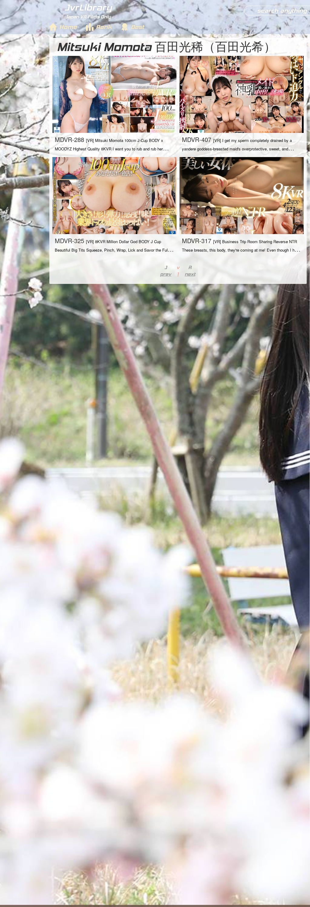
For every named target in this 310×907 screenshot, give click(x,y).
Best (137, 27)
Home (68, 27)
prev (165, 274)
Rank (104, 27)
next (190, 274)
